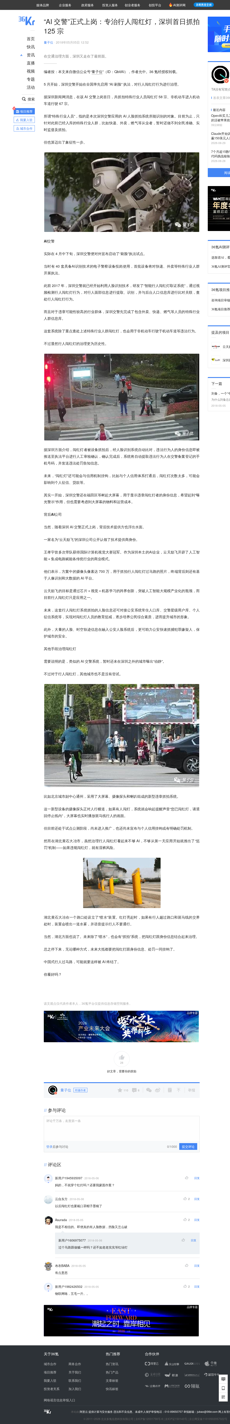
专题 (31, 79)
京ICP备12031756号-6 (149, 1419)
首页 (31, 38)
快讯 (31, 46)
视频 (31, 71)
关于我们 (75, 1372)
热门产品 (112, 1372)
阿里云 (84, 1412)
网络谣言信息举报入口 (59, 1400)
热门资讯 (112, 1364)
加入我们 (75, 1388)
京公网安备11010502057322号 (208, 1419)
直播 (31, 63)
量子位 (48, 42)
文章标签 (112, 1380)
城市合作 (50, 1364)
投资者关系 (52, 1388)
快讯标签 (112, 1388)
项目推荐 (50, 1372)
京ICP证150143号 (176, 1419)
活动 (31, 87)
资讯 (31, 55)
